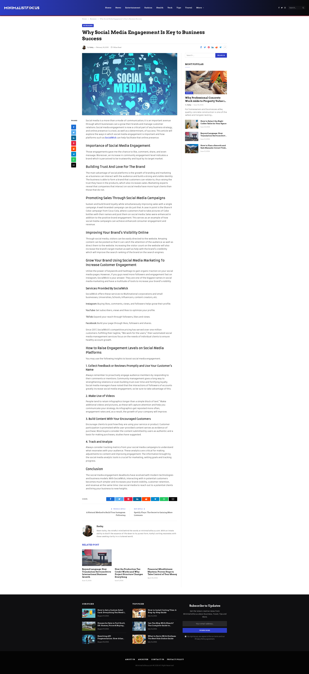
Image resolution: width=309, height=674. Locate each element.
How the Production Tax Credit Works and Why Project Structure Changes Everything (129, 573)
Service (189, 93)
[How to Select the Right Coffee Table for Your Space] (191, 124)
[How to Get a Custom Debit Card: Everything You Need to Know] (88, 613)
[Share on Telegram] (220, 47)
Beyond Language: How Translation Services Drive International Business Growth (96, 573)
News (118, 8)
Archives (143, 659)
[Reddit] (73, 148)
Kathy (91, 47)
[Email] (73, 165)
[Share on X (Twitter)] (205, 47)
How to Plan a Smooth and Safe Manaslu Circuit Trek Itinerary (213, 147)
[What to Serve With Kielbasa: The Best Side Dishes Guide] (139, 639)
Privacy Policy (200, 639)
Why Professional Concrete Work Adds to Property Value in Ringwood (205, 99)
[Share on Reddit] (216, 47)
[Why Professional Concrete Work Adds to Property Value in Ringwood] (206, 82)
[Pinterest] (73, 143)
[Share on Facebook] (201, 47)
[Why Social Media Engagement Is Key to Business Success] (129, 84)
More (199, 8)
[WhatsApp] (73, 159)
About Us (130, 659)
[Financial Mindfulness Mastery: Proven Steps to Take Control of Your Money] (162, 557)
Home (108, 8)
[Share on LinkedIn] (212, 47)
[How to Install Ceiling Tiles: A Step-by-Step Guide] (139, 613)
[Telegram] (73, 154)
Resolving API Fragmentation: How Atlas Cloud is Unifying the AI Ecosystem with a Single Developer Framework (110, 637)
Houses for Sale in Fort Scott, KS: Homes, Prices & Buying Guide (111, 624)
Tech (169, 8)
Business (87, 25)
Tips (178, 8)
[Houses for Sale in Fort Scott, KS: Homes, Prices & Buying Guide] (88, 626)
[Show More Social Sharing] (225, 47)
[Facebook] (73, 127)
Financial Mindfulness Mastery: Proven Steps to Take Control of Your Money (162, 572)
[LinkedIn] (73, 137)
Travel (188, 8)
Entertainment (132, 8)
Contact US (157, 659)
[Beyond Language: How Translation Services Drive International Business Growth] (97, 557)
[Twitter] (73, 132)
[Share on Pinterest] (209, 47)
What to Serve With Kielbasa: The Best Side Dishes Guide (162, 637)
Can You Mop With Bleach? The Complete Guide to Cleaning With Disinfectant (161, 624)
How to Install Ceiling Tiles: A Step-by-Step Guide (162, 611)
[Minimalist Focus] (22, 8)
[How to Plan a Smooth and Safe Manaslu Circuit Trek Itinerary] (191, 148)
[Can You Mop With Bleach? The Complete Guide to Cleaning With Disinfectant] (139, 626)
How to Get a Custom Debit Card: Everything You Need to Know (112, 611)
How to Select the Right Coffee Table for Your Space (213, 122)
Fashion (148, 8)
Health (159, 8)
